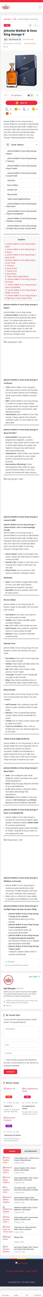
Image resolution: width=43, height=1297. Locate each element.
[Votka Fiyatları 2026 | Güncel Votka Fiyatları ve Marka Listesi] (7, 1220)
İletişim (34, 1271)
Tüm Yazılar (33, 977)
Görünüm (11, 180)
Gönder (10, 1071)
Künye (28, 1271)
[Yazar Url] (6, 39)
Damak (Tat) (12, 190)
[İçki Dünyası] (8, 7)
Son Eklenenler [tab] (30, 1151)
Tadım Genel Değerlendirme (18, 199)
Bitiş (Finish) (12, 194)
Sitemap (9, 1271)
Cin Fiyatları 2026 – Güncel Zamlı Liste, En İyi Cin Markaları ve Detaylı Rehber (26, 1189)
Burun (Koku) (12, 185)
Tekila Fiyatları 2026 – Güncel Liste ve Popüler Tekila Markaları (26, 1159)
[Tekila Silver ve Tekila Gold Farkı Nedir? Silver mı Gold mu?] (7, 1229)
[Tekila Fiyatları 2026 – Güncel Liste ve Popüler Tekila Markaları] (7, 1160)
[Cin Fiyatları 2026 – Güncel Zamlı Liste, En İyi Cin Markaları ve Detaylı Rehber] (7, 1190)
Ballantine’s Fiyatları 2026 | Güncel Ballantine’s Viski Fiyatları (25, 1209)
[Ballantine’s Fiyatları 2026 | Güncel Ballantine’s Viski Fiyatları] (7, 1210)
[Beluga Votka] (7, 1239)
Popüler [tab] (12, 1151)
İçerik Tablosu (17, 144)
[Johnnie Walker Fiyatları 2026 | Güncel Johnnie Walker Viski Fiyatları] (7, 1200)
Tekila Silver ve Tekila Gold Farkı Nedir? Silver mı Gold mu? (25, 1228)
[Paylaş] (6, 95)
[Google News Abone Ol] (16, 95)
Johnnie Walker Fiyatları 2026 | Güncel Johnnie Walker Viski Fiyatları (26, 1199)
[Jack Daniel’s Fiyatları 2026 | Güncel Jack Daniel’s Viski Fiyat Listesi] (7, 1249)
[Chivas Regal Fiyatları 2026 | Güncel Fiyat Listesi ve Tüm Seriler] (7, 1180)
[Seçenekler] (37, 95)
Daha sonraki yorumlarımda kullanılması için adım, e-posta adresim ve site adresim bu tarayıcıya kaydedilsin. (21, 1063)
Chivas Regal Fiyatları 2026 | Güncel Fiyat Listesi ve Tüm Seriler (26, 1179)
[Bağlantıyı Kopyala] (30, 25)
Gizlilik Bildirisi (19, 1271)
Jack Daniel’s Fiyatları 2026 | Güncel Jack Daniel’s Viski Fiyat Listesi (26, 1248)
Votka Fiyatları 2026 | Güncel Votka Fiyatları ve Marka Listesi (26, 1218)
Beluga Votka (18, 1237)
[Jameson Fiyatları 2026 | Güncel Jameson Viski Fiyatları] (7, 1170)
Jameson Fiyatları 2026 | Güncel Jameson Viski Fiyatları (24, 1169)
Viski (14, 19)
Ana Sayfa (7, 19)
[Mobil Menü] (34, 7)
